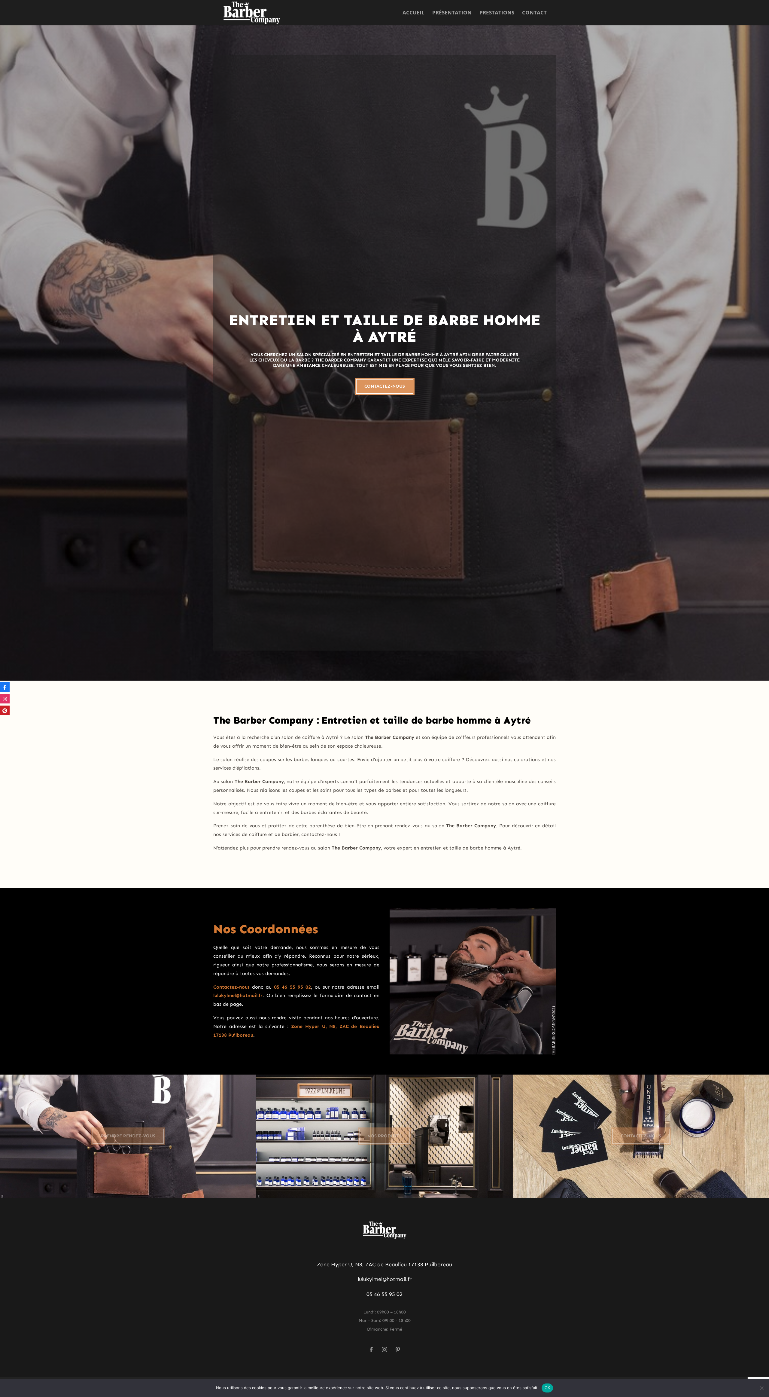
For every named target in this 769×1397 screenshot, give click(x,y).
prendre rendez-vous (128, 1136)
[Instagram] (5, 698)
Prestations (496, 13)
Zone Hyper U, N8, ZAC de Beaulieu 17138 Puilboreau (384, 1264)
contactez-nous (384, 386)
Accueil (413, 13)
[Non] (761, 1388)
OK (547, 1387)
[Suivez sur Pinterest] (397, 1349)
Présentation (452, 13)
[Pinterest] (5, 710)
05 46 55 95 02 (384, 1294)
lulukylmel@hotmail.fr (385, 1279)
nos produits (384, 1136)
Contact (534, 13)
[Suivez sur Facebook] (371, 1349)
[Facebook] (5, 687)
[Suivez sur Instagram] (384, 1349)
